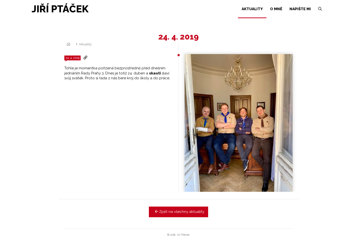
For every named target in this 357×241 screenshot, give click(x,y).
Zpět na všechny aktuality (181, 211)
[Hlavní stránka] (67, 44)
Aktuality (85, 44)
